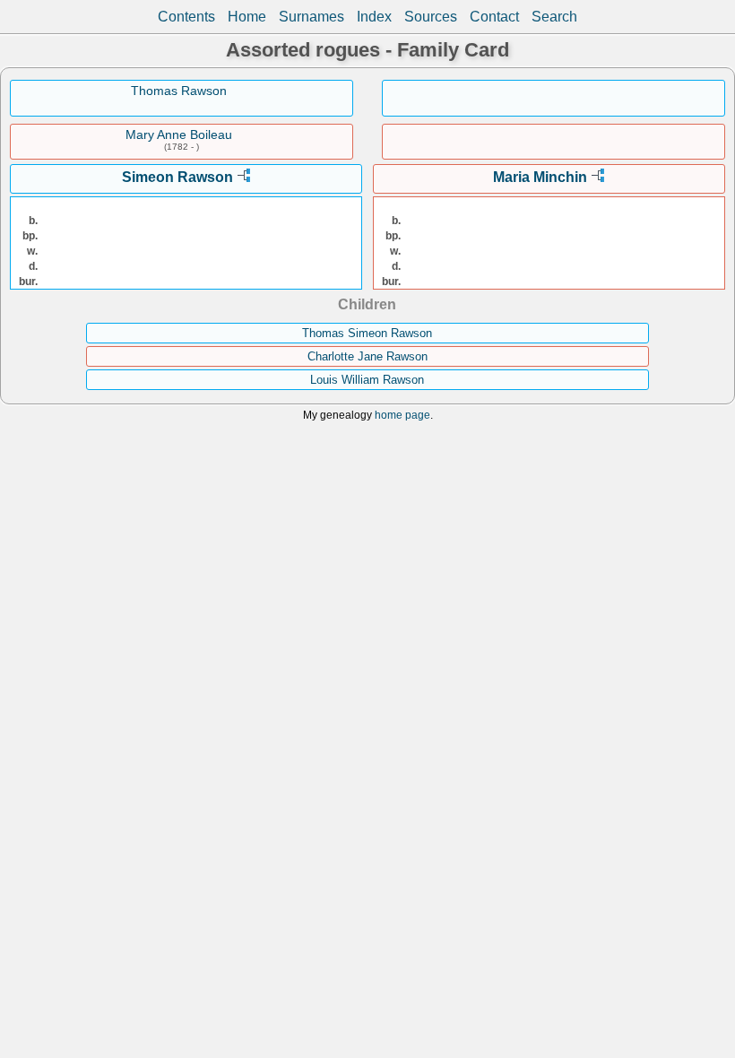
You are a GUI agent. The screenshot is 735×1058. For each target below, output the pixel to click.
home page (402, 415)
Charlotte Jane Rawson (367, 356)
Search (554, 16)
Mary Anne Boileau (178, 134)
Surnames (311, 16)
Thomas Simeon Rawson (367, 333)
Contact (494, 16)
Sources (430, 16)
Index (374, 16)
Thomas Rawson (179, 90)
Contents (186, 16)
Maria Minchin (540, 177)
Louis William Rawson (367, 379)
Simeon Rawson (177, 177)
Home (247, 16)
